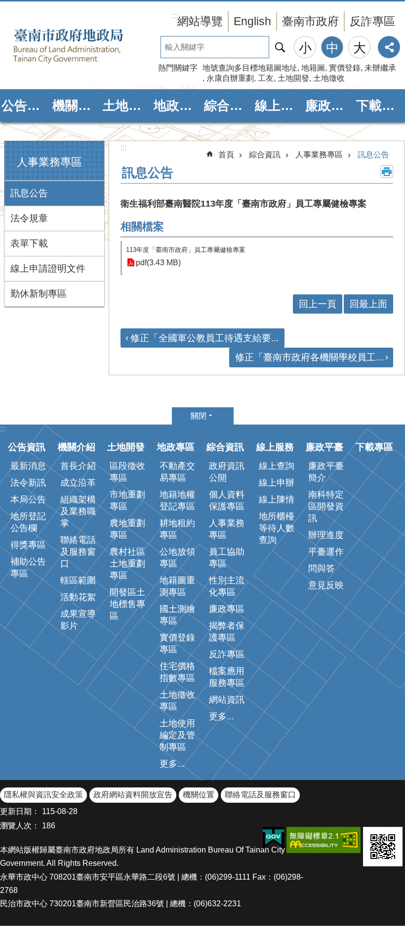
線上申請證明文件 (47, 268)
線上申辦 (276, 483)
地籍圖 (313, 68)
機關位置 (198, 794)
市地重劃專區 (127, 500)
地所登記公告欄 (28, 522)
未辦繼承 (380, 68)
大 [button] (359, 48)
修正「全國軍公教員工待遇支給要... (204, 338)
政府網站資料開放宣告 (132, 794)
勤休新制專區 (38, 293)
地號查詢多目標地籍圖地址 (249, 68)
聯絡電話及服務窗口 (78, 552)
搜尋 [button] (280, 47)
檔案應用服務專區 (226, 677)
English (252, 21)
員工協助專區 (226, 558)
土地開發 (293, 78)
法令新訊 (28, 483)
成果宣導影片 (78, 620)
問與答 (321, 568)
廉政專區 (226, 609)
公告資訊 (25, 105)
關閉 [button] (198, 416)
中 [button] (332, 48)
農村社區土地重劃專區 (127, 563)
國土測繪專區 (177, 615)
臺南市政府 (310, 21)
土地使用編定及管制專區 (177, 735)
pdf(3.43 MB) (158, 262)
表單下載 (29, 243)
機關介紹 (76, 105)
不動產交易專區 (177, 472)
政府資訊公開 (226, 472)
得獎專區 (28, 545)
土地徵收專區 (177, 701)
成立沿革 (78, 483)
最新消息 (28, 466)
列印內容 (386, 171)
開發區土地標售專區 (127, 604)
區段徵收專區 (127, 472)
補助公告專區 (28, 567)
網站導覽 (200, 21)
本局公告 (28, 499)
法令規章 (29, 218)
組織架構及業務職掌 (78, 511)
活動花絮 (78, 597)
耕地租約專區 (177, 529)
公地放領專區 (177, 558)
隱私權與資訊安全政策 (43, 794)
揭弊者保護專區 (226, 631)
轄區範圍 (78, 580)
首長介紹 (78, 466)
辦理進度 (326, 535)
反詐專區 (372, 21)
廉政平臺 (329, 105)
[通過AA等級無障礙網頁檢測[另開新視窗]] (323, 840)
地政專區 (178, 105)
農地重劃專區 (127, 529)
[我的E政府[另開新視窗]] (273, 838)
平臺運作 (326, 552)
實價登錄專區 (177, 643)
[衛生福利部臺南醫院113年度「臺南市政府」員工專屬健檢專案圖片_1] (383, 846)
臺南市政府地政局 (84, 46)
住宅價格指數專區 (177, 672)
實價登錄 (345, 68)
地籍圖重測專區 (177, 586)
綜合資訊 (228, 105)
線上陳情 (276, 499)
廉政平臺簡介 (326, 472)
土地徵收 (329, 78)
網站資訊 (226, 700)
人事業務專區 (319, 154)
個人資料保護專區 (226, 500)
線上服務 (279, 105)
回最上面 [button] (368, 304)
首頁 (226, 154)
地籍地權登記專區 (177, 500)
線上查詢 (276, 466)
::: (3, 145)
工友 (266, 78)
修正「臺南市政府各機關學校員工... (309, 357)
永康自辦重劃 (230, 78)
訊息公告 (29, 193)
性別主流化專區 (226, 586)
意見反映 (326, 585)
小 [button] (305, 48)
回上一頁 (317, 304)
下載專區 (380, 105)
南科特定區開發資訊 (326, 506)
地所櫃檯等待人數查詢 (276, 528)
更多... (172, 764)
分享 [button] (389, 47)
